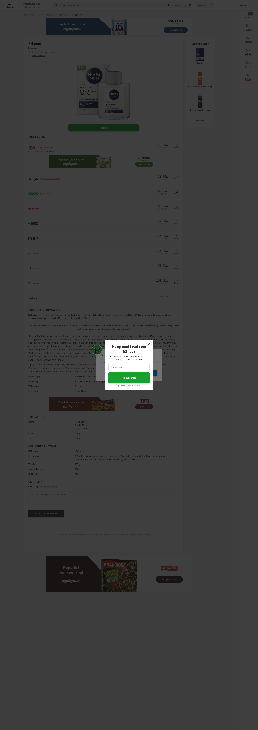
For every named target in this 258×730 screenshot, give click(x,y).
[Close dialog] (149, 343)
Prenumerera (129, 377)
